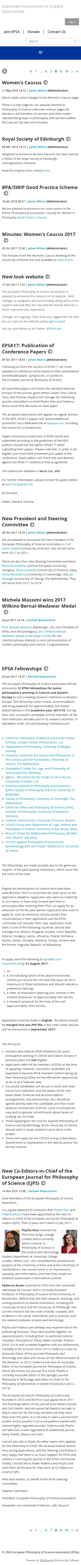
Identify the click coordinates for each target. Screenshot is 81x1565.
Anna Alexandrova (14, 574)
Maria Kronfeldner (14, 566)
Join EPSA (12, 31)
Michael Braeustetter (41, 620)
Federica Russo (12, 1214)
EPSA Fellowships (22, 669)
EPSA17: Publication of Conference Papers (28, 348)
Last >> (77, 71)
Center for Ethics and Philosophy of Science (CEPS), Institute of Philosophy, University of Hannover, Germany (40, 811)
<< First (31, 71)
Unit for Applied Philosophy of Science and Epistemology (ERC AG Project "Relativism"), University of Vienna (42, 846)
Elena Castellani (26, 570)
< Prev (36, 71)
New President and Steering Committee (34, 522)
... (41, 71)
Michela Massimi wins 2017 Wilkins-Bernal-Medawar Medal (39, 603)
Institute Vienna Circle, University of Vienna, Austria (40, 820)
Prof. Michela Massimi (17, 627)
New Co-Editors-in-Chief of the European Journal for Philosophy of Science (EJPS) (40, 1177)
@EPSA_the (54, 328)
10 (66, 71)
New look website (23, 277)
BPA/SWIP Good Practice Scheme (40, 187)
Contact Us (57, 31)
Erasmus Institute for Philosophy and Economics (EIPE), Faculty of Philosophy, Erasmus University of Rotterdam (40, 790)
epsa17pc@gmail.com (19, 484)
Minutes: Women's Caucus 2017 (38, 234)
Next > (72, 71)
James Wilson (38, 90)
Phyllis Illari (61, 1210)
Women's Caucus (21, 83)
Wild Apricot (46, 1560)
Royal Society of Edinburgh (33, 139)
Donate (34, 31)
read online (65, 260)
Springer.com (55, 423)
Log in (72, 22)
